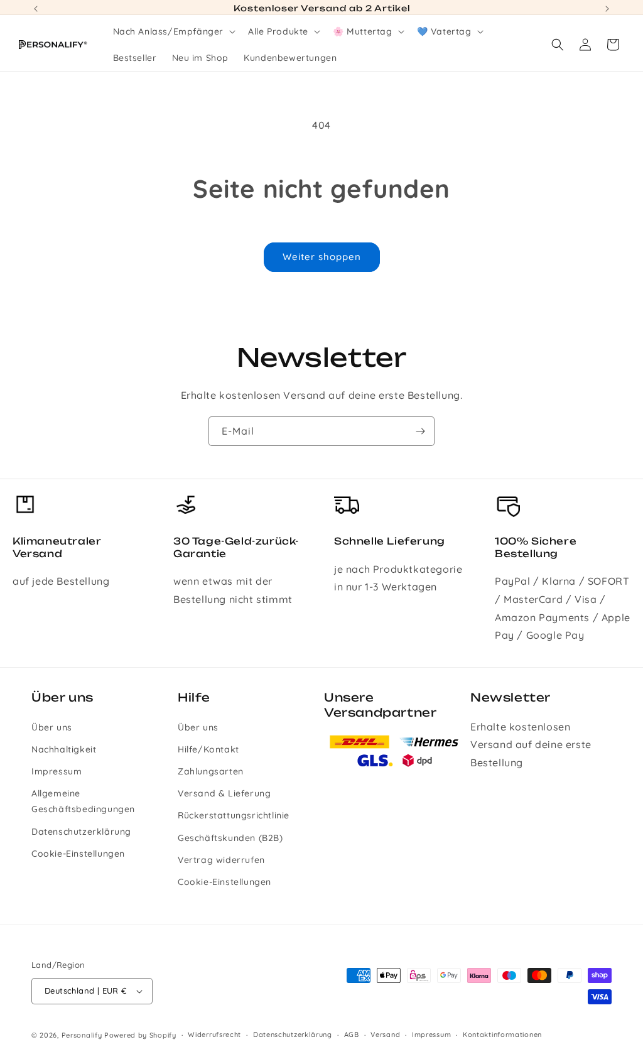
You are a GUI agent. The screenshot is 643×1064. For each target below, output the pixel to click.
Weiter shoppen (322, 257)
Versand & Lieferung (224, 793)
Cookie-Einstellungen (78, 853)
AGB (351, 1034)
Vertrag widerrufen (221, 860)
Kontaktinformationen (502, 1034)
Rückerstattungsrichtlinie (233, 815)
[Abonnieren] (420, 431)
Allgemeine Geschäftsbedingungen (83, 801)
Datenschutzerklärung (81, 831)
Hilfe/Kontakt (208, 749)
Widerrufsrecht (214, 1034)
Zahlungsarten (211, 771)
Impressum (56, 771)
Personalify (82, 1035)
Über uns (51, 727)
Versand (385, 1034)
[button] (173, 31)
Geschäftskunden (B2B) (230, 838)
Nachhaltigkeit (63, 749)
